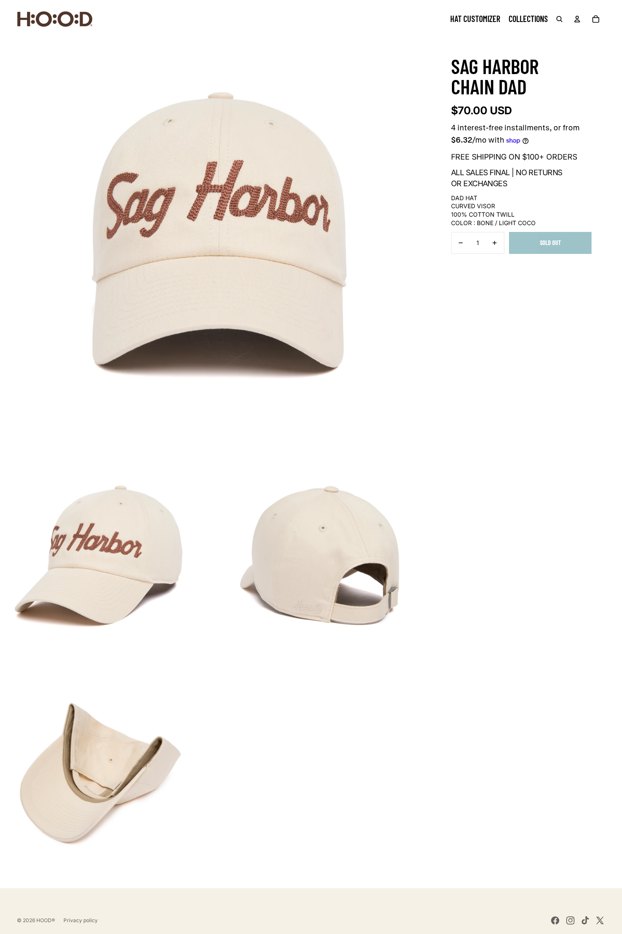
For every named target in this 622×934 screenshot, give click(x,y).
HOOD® (45, 920)
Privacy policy (80, 920)
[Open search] (559, 19)
